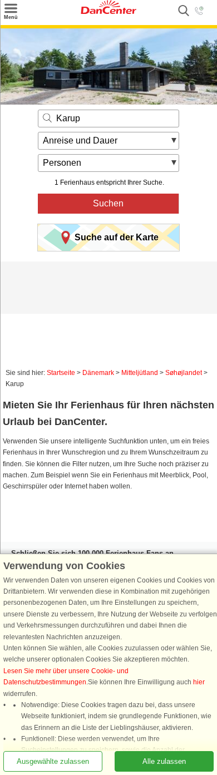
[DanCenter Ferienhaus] (108, 12)
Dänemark (98, 373)
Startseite (61, 373)
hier (199, 682)
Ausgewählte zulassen (53, 761)
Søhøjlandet (183, 373)
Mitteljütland (139, 373)
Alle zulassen (164, 761)
